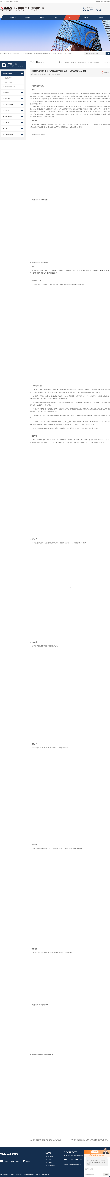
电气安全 (6, 92)
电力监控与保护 (8, 104)
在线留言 (103, 1)
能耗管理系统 (8, 82)
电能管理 (6, 110)
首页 (68, 62)
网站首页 (13, 17)
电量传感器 (6, 98)
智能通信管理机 (8, 134)
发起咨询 (106, 1174)
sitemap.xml (45, 1174)
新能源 (5, 128)
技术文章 (72, 17)
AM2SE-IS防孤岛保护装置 (55, 53)
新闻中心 (57, 17)
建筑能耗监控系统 (10, 86)
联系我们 (101, 17)
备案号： (38, 1174)
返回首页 (98, 1)
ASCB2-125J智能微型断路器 (26, 53)
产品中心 (42, 17)
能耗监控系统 (7, 73)
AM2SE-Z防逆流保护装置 (69, 53)
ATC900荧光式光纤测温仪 (41, 53)
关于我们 (27, 17)
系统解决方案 (7, 116)
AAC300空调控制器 (12, 53)
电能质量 (6, 122)
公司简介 (5, 1161)
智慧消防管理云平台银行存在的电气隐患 (48, 1140)
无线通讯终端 (8, 78)
